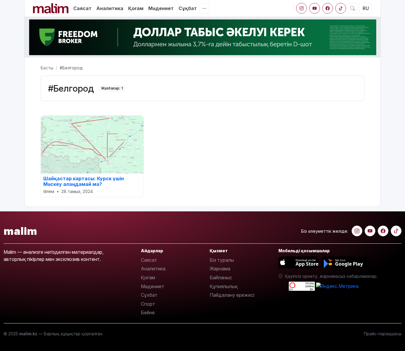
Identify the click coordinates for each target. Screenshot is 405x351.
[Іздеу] (352, 8)
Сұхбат (149, 295)
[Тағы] (204, 8)
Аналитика (109, 8)
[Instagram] (301, 8)
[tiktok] (340, 8)
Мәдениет (161, 8)
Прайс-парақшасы (382, 333)
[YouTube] (314, 8)
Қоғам (135, 8)
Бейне (148, 312)
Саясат (82, 8)
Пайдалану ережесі (232, 295)
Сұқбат (187, 8)
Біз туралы (222, 260)
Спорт (148, 304)
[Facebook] (327, 8)
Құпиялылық (224, 286)
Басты (47, 67)
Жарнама (220, 269)
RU (366, 8)
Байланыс (221, 277)
